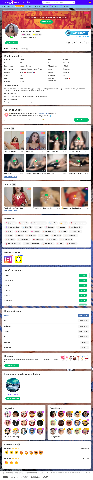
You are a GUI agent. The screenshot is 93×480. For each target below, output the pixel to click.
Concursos (55, 6)
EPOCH (46, 472)
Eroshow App (67, 6)
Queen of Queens (43, 113)
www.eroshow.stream (33, 472)
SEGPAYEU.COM (53, 472)
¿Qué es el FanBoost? (82, 36)
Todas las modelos (7, 6)
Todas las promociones (42, 6)
